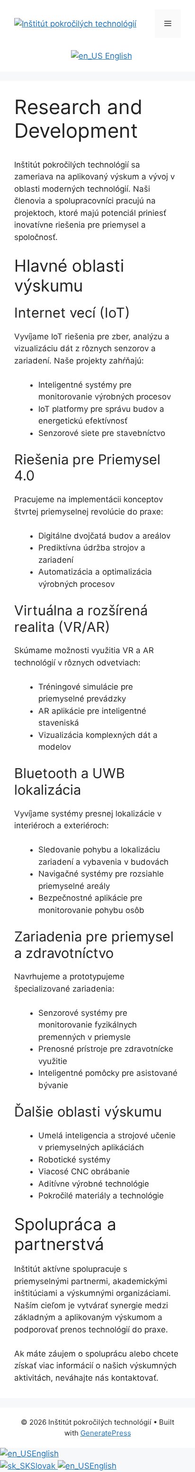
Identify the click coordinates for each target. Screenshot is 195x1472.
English (117, 56)
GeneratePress (105, 1432)
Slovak (44, 1466)
